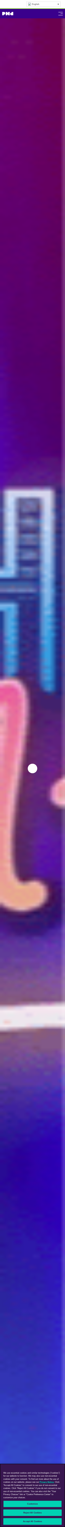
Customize (32, 1504)
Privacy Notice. (47, 1482)
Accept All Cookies (32, 1521)
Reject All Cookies (32, 1513)
